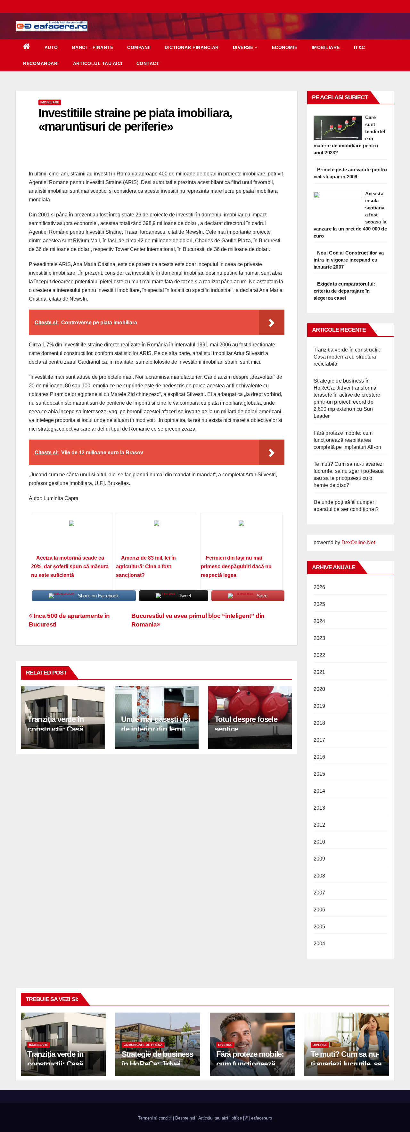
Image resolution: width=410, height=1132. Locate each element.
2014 (319, 791)
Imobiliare (326, 47)
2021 (319, 672)
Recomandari (41, 63)
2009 (319, 858)
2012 (319, 825)
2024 (319, 621)
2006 (319, 909)
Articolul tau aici (97, 63)
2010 (319, 842)
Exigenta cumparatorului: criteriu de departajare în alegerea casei (344, 291)
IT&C (359, 47)
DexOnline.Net (358, 542)
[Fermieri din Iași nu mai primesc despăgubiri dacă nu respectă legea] (241, 536)
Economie (285, 47)
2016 (319, 757)
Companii (139, 47)
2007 (319, 892)
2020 (319, 689)
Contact (148, 63)
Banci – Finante (92, 47)
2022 (319, 655)
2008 (319, 875)
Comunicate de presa (143, 1045)
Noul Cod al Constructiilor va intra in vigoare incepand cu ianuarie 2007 (349, 260)
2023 (319, 638)
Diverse (243, 47)
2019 (319, 706)
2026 (319, 587)
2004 (319, 943)
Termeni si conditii (155, 1118)
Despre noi (185, 1118)
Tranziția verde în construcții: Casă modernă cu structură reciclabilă (347, 357)
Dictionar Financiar (192, 47)
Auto (51, 47)
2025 (319, 604)
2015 (319, 774)
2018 (319, 723)
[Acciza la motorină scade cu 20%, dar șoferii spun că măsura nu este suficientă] (71, 536)
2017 (319, 740)
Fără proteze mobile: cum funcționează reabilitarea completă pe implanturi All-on (347, 440)
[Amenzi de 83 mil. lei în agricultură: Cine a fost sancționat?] (156, 536)
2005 (319, 926)
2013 (319, 808)
